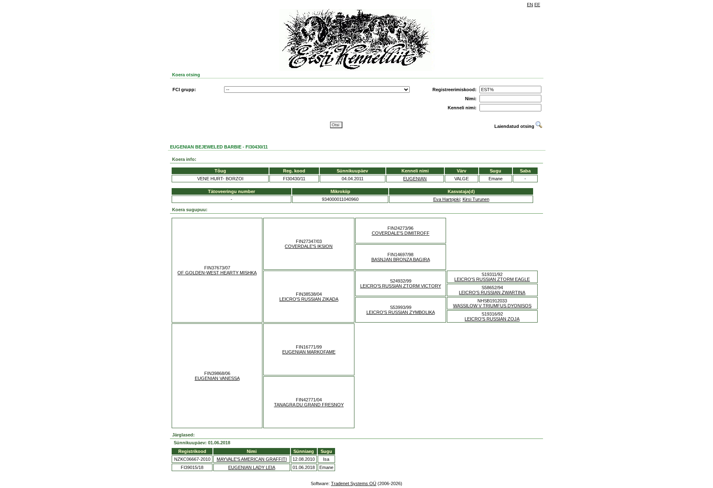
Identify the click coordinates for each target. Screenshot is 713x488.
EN (530, 4)
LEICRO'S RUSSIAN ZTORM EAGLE (492, 279)
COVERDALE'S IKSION (309, 246)
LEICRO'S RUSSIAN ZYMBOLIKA (400, 312)
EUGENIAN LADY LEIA (251, 467)
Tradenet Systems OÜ (353, 483)
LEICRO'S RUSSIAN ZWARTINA (492, 292)
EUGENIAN (415, 178)
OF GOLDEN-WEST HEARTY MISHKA (217, 272)
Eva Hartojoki (446, 199)
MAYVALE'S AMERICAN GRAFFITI (252, 459)
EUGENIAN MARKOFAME (308, 351)
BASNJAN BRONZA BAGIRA (400, 259)
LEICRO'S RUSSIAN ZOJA (492, 318)
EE (537, 4)
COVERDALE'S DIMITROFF (401, 233)
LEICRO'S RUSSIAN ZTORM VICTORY (400, 285)
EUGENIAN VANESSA (217, 378)
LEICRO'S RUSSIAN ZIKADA (308, 299)
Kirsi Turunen (476, 199)
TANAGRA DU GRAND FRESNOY (309, 404)
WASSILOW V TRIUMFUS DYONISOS (492, 305)
